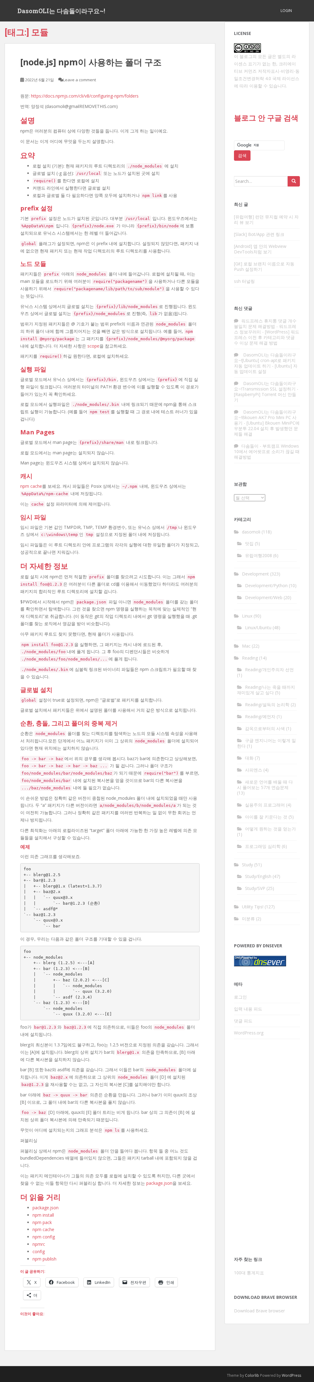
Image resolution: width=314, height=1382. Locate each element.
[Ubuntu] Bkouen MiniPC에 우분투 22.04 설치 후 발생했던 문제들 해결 (267, 428)
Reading (250, 658)
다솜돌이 (249, 446)
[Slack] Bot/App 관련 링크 (259, 234)
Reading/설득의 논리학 (267, 704)
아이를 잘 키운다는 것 (266, 817)
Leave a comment (79, 80)
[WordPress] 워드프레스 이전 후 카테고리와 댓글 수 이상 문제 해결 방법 (266, 337)
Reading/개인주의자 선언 (269, 669)
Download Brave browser (259, 1311)
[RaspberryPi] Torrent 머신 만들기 (265, 397)
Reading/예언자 (260, 716)
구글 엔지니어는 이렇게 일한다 (266, 743)
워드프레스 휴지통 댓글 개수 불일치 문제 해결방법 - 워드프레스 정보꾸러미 (265, 326)
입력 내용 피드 (248, 1009)
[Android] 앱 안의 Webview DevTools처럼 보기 (260, 249)
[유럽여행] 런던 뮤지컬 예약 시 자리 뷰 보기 (266, 219)
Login (286, 10)
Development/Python (266, 585)
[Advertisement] (267, 1149)
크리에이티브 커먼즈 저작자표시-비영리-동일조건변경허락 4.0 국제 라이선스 (267, 71)
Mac (246, 646)
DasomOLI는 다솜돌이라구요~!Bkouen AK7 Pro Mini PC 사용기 (265, 417)
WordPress (291, 1375)
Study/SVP (255, 888)
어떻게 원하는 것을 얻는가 (270, 829)
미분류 (248, 919)
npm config (44, 1237)
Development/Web (263, 597)
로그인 (240, 997)
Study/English (258, 876)
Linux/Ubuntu (258, 627)
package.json (159, 1183)
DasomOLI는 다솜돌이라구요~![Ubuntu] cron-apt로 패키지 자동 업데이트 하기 (265, 360)
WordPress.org (248, 1033)
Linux (247, 616)
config (39, 1251)
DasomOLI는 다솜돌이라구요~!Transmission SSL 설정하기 (265, 386)
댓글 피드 (243, 1021)
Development (255, 574)
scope (93, 346)
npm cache (31, 486)
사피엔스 (253, 770)
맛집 (249, 543)
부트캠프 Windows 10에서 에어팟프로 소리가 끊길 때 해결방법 (267, 451)
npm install (43, 1215)
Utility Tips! (252, 907)
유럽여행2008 (258, 555)
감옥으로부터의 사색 (265, 728)
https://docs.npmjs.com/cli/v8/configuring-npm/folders (85, 96)
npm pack (42, 1222)
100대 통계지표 (249, 1273)
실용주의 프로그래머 (265, 805)
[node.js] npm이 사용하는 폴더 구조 (91, 62)
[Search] (294, 181)
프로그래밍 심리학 (263, 846)
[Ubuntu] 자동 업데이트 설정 (265, 368)
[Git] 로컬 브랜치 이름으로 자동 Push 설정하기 (264, 266)
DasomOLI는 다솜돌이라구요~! (61, 11)
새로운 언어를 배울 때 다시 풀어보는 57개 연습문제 (265, 784)
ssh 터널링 (244, 281)
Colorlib (252, 1375)
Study (247, 865)
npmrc (39, 1244)
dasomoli (251, 532)
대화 (249, 758)
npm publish (44, 1259)
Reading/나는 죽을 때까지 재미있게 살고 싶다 (266, 689)
